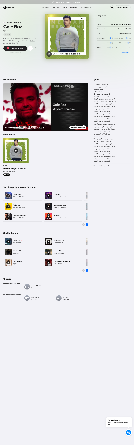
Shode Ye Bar (17, 261)
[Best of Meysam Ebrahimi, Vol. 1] (16, 157)
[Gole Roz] (49, 54)
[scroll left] (83, 224)
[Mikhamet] (63, 196)
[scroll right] (87, 224)
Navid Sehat (17, 243)
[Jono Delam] (22, 196)
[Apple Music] (6, 174)
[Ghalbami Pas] (8, 252)
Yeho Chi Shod (59, 240)
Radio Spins (73, 7)
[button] (132, 2)
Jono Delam (17, 194)
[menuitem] (46, 7)
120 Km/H (16, 240)
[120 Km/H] (8, 241)
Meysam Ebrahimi (19, 197)
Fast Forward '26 (86, 7)
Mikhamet (57, 194)
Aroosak (57, 215)
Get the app (46, 7)
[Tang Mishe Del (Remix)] (48, 262)
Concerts (56, 7)
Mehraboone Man (60, 205)
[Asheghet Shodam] (22, 216)
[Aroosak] (63, 216)
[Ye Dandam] (22, 206)
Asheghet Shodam (19, 215)
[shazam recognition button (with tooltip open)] (128, 432)
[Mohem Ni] (48, 252)
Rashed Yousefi (59, 253)
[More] (39, 195)
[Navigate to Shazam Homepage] (8, 7)
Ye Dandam (17, 205)
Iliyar (14, 264)
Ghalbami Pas (18, 251)
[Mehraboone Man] (63, 206)
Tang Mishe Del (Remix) (62, 261)
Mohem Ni (57, 251)
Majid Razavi (17, 253)
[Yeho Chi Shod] (48, 241)
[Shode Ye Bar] (8, 262)
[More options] (35, 48)
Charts (65, 7)
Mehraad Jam (58, 243)
